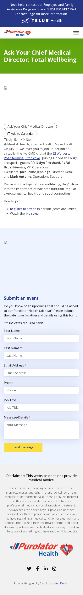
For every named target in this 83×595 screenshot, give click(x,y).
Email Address (15, 365)
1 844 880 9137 (58, 9)
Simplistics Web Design (54, 583)
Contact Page (25, 14)
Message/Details (17, 417)
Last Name (13, 348)
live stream (33, 213)
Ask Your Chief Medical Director (30, 126)
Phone (8, 383)
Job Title (10, 400)
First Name (13, 331)
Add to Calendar (22, 133)
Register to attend (23, 209)
